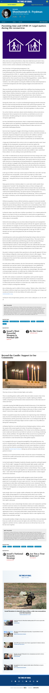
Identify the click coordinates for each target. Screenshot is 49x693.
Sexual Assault (38, 546)
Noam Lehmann (23, 667)
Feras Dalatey (21, 644)
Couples (33, 321)
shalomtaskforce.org (8, 294)
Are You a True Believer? (37, 554)
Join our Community (11, 4)
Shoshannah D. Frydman (27, 11)
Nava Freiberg (23, 634)
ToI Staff (29, 614)
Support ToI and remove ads (37, 4)
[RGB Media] (25, 687)
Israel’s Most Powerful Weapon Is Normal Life (13, 334)
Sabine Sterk (9, 339)
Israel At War (30, 546)
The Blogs (15, 9)
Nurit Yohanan (16, 667)
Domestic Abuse (40, 321)
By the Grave (36, 331)
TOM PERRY (16, 644)
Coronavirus (5, 321)
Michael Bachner (23, 614)
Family (4, 323)
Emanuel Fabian (16, 634)
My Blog (14, 21)
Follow (14, 16)
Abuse (4, 546)
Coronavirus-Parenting (25, 321)
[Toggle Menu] (1, 1)
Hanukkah (24, 546)
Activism (9, 546)
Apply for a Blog (43, 21)
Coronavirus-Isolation (14, 321)
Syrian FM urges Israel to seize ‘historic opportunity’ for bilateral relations (29, 642)
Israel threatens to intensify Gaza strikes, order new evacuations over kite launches (25, 612)
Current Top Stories (25, 577)
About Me (20, 21)
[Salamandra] (36, 687)
